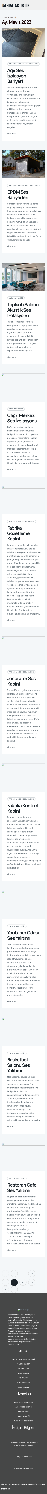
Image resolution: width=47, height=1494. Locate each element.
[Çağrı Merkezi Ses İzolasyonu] (23, 387)
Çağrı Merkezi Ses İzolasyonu (22, 418)
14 (32, 1282)
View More (11, 134)
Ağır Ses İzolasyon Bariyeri (16, 75)
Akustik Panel (23, 1373)
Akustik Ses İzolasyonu (23, 1402)
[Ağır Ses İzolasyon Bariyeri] (23, 42)
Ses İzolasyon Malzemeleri (23, 64)
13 (23, 1282)
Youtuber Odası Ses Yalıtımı (23, 935)
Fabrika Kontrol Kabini (22, 808)
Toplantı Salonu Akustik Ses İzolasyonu (23, 310)
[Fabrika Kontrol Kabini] (23, 778)
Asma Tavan (23, 1378)
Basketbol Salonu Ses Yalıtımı (18, 1065)
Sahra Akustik (8, 17)
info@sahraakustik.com (23, 1468)
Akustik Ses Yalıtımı (24, 1407)
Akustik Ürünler (23, 1382)
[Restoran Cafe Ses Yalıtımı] (23, 1157)
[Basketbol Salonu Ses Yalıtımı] (23, 1032)
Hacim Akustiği (17, 926)
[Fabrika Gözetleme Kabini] (23, 500)
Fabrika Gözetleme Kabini (18, 533)
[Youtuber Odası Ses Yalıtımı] (23, 905)
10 (32, 1273)
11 (5, 1282)
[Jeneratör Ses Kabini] (23, 650)
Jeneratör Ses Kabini (21, 681)
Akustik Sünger (23, 1364)
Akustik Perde (23, 1387)
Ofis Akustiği (16, 298)
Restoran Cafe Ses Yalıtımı (22, 1187)
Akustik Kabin (23, 1369)
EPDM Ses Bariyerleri (17, 194)
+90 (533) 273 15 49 (23, 1457)
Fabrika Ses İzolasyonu (21, 521)
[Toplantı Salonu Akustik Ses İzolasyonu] (23, 277)
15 (5, 1289)
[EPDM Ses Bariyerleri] (23, 164)
